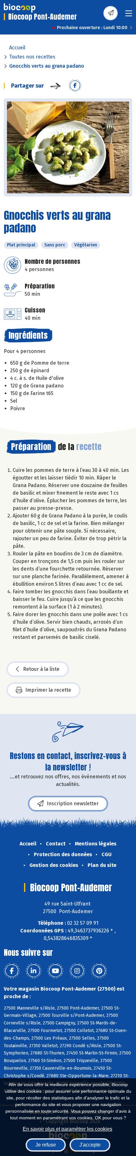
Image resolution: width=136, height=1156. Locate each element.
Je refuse (45, 1144)
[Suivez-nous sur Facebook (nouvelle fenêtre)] (12, 971)
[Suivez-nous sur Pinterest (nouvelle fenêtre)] (99, 971)
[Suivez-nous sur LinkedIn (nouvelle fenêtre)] (33, 971)
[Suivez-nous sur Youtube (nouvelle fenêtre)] (55, 971)
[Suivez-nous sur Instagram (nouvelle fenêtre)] (77, 971)
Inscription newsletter (73, 804)
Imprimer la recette (48, 690)
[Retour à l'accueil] (19, 8)
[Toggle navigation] (128, 15)
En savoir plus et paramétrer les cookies (67, 1129)
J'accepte (90, 1144)
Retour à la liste (41, 669)
